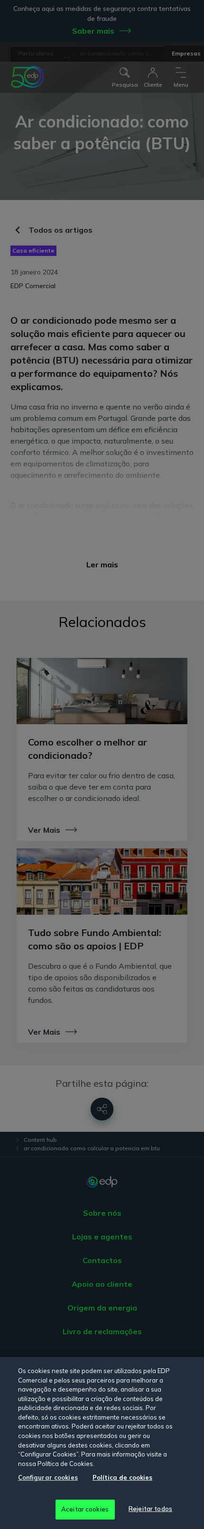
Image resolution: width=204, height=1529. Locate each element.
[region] (102, 1443)
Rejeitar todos (150, 1508)
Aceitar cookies (85, 1509)
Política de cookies (122, 1477)
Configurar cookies (48, 1477)
